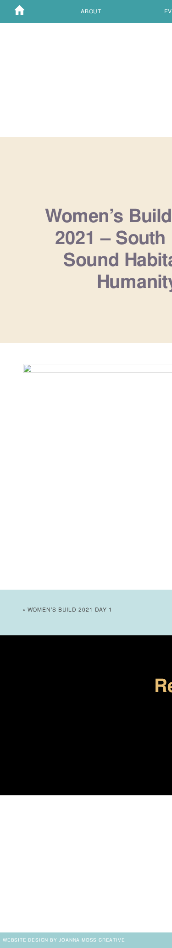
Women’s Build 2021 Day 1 (70, 609)
